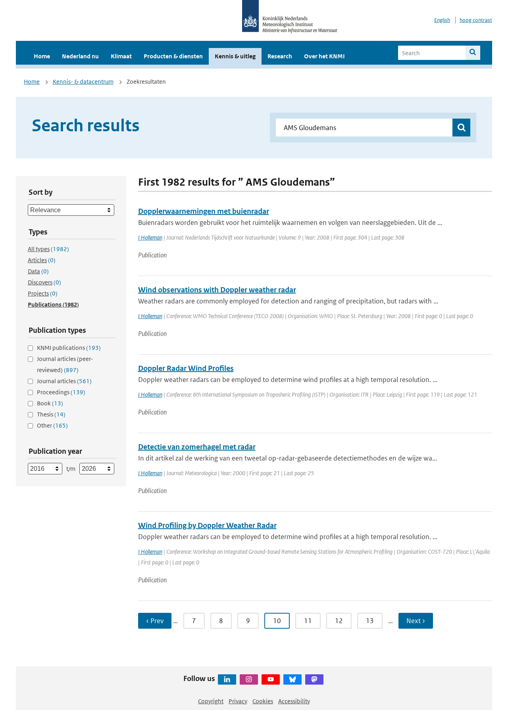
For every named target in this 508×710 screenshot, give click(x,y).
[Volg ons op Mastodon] (314, 679)
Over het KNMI (324, 56)
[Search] (473, 53)
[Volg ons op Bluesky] (292, 679)
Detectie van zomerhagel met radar (197, 446)
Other (52, 425)
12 (339, 620)
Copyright (210, 701)
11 (308, 620)
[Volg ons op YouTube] (270, 679)
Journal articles (64, 381)
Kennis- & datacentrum (83, 81)
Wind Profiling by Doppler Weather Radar (207, 525)
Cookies (262, 701)
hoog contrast (476, 20)
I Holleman (150, 237)
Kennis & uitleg (235, 56)
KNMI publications (69, 347)
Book (50, 403)
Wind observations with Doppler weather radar (217, 289)
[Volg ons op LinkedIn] (227, 679)
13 (370, 620)
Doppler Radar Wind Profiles (186, 368)
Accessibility (294, 701)
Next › (415, 620)
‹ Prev (155, 620)
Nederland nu (80, 56)
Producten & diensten (173, 56)
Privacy (238, 701)
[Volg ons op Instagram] (249, 679)
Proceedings (61, 392)
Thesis (51, 414)
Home (42, 56)
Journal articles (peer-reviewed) (65, 364)
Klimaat (121, 56)
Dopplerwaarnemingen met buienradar (203, 211)
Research (279, 56)
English (442, 20)
